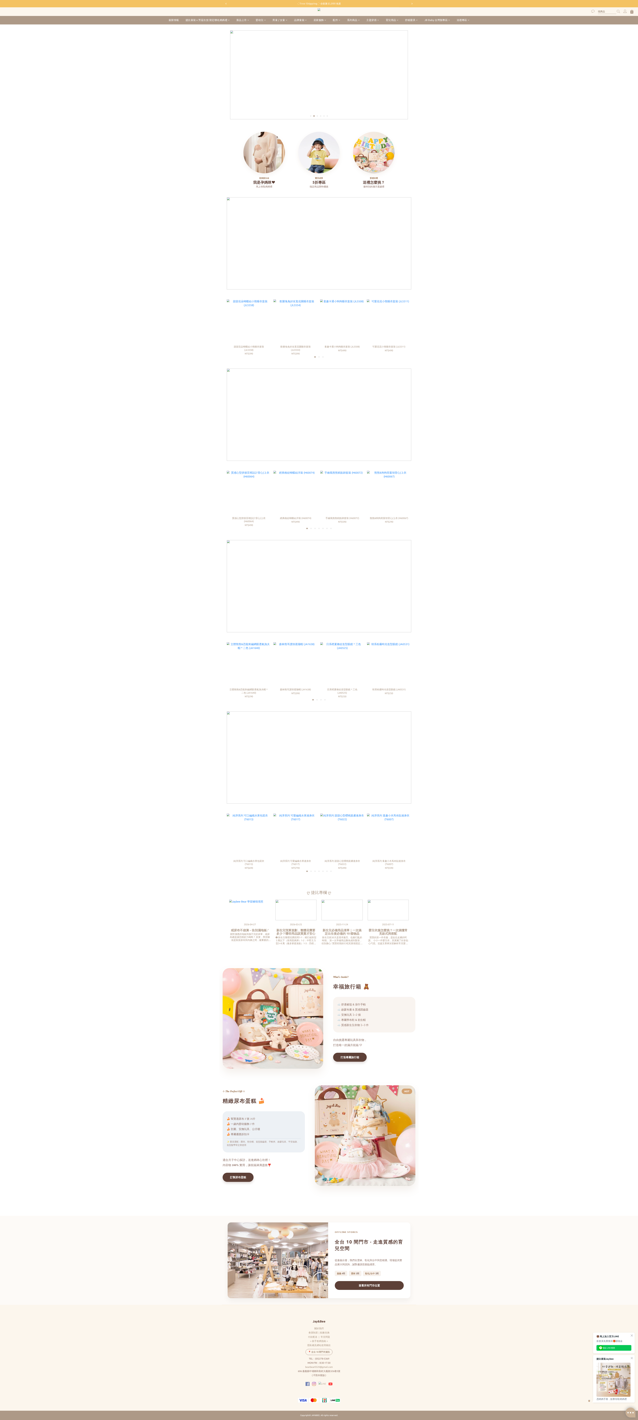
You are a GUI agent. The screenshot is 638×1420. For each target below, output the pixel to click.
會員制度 (313, 1332)
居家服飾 (319, 20)
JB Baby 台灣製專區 (436, 20)
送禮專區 (462, 20)
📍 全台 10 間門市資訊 (319, 1352)
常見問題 (325, 1337)
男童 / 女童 (278, 20)
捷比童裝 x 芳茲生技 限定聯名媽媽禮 (206, 20)
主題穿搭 (371, 20)
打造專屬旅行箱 (350, 1057)
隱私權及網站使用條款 (319, 1345)
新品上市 (241, 20)
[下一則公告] (412, 3)
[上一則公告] (225, 3)
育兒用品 (391, 20)
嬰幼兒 (260, 20)
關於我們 (319, 1328)
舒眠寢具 (410, 20)
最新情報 (174, 20)
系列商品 (352, 20)
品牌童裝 (299, 20)
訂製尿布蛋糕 (238, 1177)
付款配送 (312, 1337)
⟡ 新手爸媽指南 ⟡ (319, 1341)
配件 (335, 20)
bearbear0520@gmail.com (319, 1367)
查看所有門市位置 (369, 1285)
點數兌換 (324, 1332)
